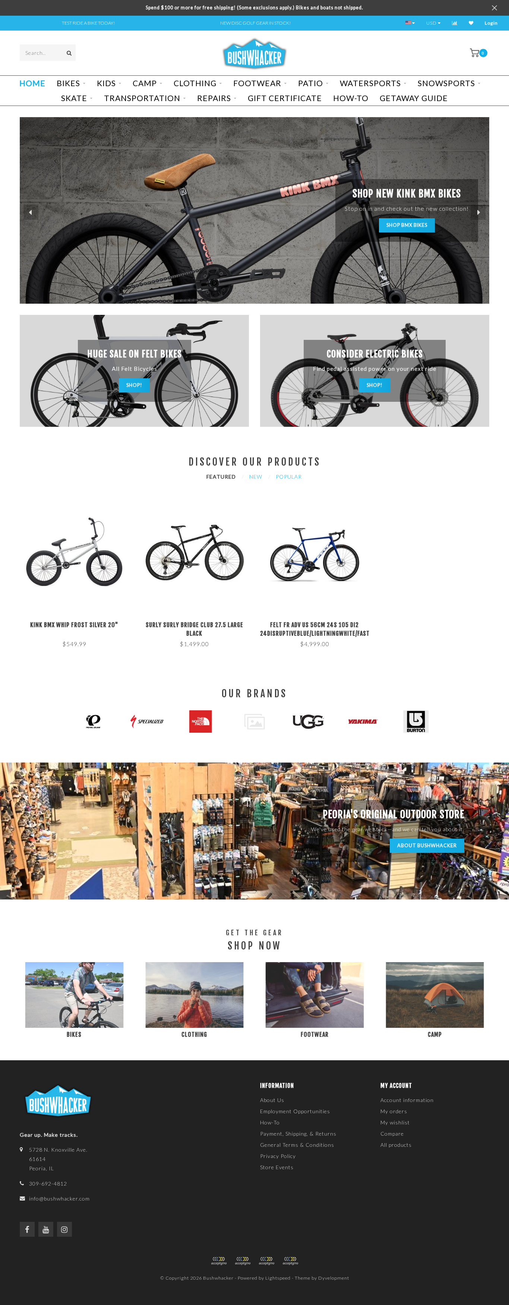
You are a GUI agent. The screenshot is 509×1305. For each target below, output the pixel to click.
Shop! (134, 385)
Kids (106, 83)
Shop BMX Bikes (406, 225)
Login (491, 23)
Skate (74, 98)
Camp (145, 83)
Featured (221, 476)
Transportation (142, 98)
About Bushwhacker (427, 845)
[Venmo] (290, 1261)
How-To (351, 98)
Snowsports (446, 83)
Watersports (370, 83)
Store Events (277, 1167)
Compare (392, 1133)
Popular (289, 476)
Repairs (214, 98)
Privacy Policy (278, 1156)
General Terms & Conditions (297, 1145)
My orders (393, 1111)
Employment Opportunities (295, 1111)
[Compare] (455, 23)
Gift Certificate (285, 98)
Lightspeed (278, 1278)
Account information (407, 1100)
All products (396, 1145)
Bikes (68, 83)
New (255, 476)
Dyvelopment (333, 1278)
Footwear (257, 83)
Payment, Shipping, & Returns (298, 1133)
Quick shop (77, 622)
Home (32, 83)
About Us (272, 1100)
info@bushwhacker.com (59, 1198)
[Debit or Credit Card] (218, 1261)
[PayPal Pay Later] (266, 1261)
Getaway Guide (414, 98)
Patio (310, 83)
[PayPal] (242, 1261)
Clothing (195, 83)
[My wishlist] (471, 23)
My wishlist (395, 1122)
